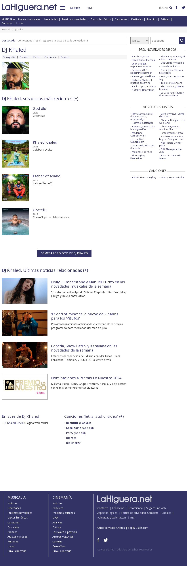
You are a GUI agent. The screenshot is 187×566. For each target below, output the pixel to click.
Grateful (40, 209)
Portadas (6, 23)
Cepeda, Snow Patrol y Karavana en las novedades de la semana (84, 348)
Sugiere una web (156, 508)
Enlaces (65, 57)
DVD (55, 517)
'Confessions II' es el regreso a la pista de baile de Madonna (52, 40)
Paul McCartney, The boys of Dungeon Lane (171, 138)
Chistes (120, 527)
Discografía (9, 57)
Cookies (166, 512)
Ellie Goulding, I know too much (171, 88)
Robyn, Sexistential (142, 122)
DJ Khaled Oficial (14, 423)
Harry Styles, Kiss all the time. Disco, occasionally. (142, 116)
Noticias (24, 57)
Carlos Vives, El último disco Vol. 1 (171, 115)
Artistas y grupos (17, 536)
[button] (62, 8)
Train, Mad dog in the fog (171, 78)
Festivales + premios (64, 532)
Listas (19, 23)
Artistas (165, 19)
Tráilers (56, 527)
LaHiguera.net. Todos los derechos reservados (124, 549)
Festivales (137, 19)
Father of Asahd (46, 176)
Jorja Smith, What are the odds (142, 147)
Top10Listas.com (138, 527)
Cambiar (152, 512)
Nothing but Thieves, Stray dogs (171, 71)
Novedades (51, 19)
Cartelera (57, 508)
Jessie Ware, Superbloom (138, 140)
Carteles (57, 541)
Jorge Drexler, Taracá (172, 132)
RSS (132, 517)
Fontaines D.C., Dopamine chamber (141, 71)
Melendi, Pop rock (142, 151)
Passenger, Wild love (143, 76)
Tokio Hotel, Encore (171, 82)
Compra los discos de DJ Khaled (64, 253)
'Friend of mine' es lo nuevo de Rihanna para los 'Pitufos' (85, 316)
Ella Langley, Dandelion (137, 157)
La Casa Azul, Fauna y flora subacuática (171, 94)
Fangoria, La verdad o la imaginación (142, 128)
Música (75, 8)
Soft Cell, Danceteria (143, 90)
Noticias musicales (29, 19)
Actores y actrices (62, 536)
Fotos (36, 57)
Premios (152, 19)
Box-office (58, 546)
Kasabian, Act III (140, 56)
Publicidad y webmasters (112, 517)
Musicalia (6, 29)
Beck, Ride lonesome (172, 62)
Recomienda (135, 508)
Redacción (118, 508)
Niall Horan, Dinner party (170, 144)
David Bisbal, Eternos (143, 60)
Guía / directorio (16, 551)
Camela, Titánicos (170, 66)
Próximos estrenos (63, 512)
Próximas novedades (74, 19)
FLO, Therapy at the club (170, 150)
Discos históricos (101, 19)
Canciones (121, 19)
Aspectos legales (107, 512)
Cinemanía (62, 497)
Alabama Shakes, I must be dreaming (141, 81)
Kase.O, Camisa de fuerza (170, 157)
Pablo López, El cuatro (144, 86)
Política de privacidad (133, 512)
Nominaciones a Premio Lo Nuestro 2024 (86, 377)
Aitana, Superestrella (172, 177)
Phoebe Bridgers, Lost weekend (172, 121)
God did (39, 108)
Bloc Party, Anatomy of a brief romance (172, 58)
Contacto (102, 508)
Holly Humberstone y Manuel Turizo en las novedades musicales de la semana (88, 284)
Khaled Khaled (45, 142)
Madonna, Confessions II (138, 134)
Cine (90, 8)
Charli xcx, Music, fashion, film (169, 128)
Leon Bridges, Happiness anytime (140, 65)
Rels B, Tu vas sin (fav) (144, 177)
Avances (57, 522)
